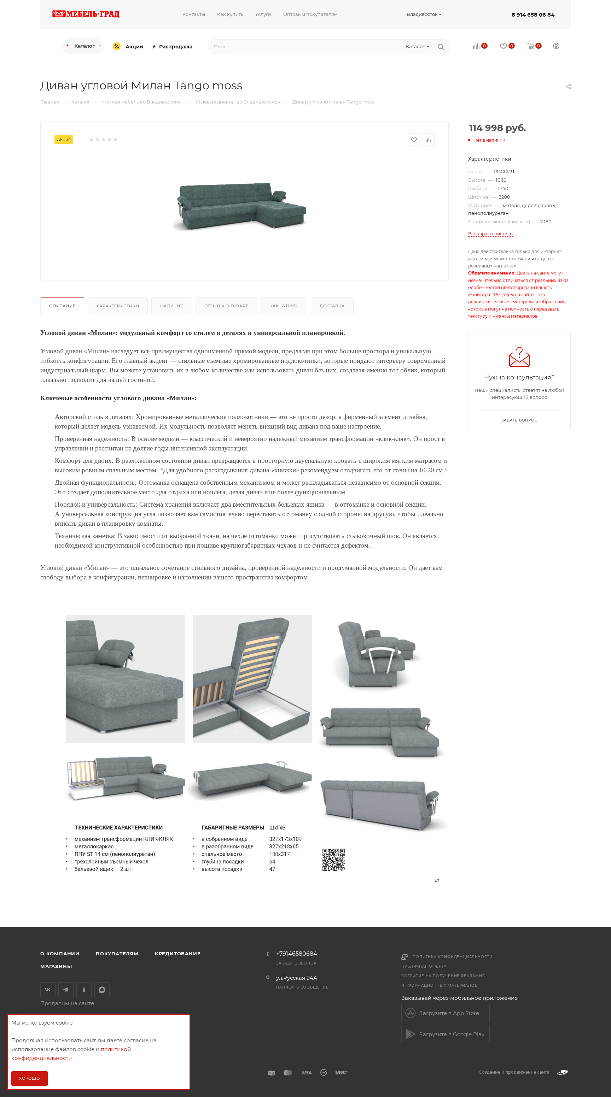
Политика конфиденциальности (453, 957)
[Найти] (440, 46)
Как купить (283, 305)
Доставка (332, 305)
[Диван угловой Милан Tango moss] (244, 208)
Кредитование (178, 953)
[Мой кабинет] (556, 46)
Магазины (56, 966)
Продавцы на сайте (67, 1003)
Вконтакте (48, 989)
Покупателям (117, 953)
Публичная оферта (424, 966)
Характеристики (118, 305)
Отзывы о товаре (226, 305)
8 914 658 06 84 (533, 14)
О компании (60, 953)
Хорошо (29, 1078)
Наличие (171, 305)
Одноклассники (84, 989)
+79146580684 (296, 954)
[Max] (102, 989)
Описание (62, 305)
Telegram (66, 989)
